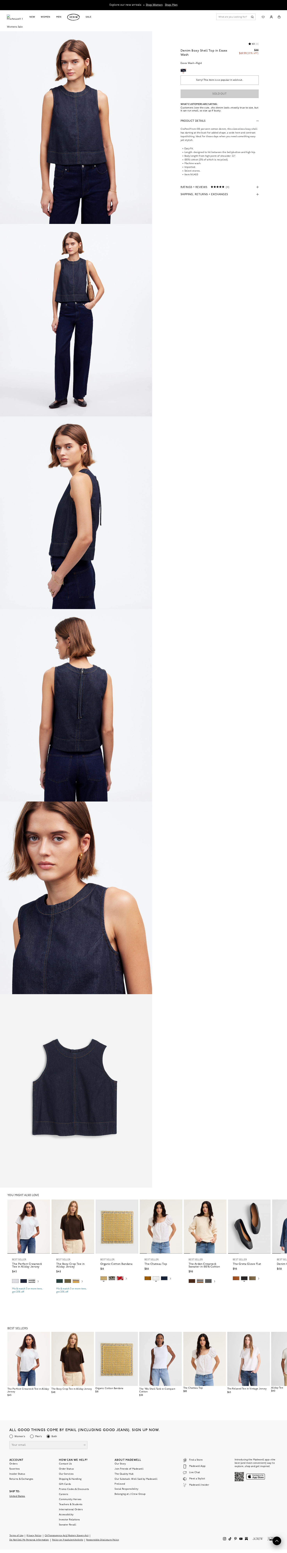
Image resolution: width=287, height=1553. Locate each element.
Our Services (66, 1474)
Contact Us (65, 1464)
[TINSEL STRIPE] (76, 1281)
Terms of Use (16, 1535)
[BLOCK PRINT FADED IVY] (112, 1278)
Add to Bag (117, 1287)
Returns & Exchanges (21, 1479)
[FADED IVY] (67, 1281)
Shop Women (154, 5)
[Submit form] (84, 1445)
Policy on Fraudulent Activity (67, 1540)
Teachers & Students (71, 1504)
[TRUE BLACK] (244, 1278)
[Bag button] (279, 16)
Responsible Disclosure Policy (102, 1540)
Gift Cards (65, 1484)
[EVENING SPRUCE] (59, 1281)
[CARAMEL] (236, 1278)
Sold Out (219, 94)
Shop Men (171, 5)
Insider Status (17, 1474)
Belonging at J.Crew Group (130, 1494)
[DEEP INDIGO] (23, 1281)
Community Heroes (70, 1499)
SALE (88, 17)
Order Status (66, 1469)
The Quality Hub (124, 1474)
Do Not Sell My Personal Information (29, 1540)
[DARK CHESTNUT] (192, 1281)
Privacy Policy (34, 1535)
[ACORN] (147, 1278)
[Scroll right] (38, 1282)
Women (45, 17)
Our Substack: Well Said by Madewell (136, 1479)
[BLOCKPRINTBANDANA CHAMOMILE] (103, 1278)
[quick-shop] (205, 1286)
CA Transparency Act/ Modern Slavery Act (67, 1535)
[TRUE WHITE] (156, 1278)
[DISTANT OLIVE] (252, 1278)
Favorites (14, 1469)
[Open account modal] (271, 16)
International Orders (71, 1509)
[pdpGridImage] (76, 127)
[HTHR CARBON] (208, 1281)
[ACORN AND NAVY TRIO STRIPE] (200, 1281)
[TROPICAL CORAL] (120, 1278)
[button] (45, 1204)
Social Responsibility (126, 1489)
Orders (13, 1464)
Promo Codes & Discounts (74, 1489)
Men (59, 17)
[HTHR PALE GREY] (15, 1281)
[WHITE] (32, 1281)
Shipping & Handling (70, 1479)
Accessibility (66, 1514)
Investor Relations (69, 1519)
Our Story (120, 1464)
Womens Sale (15, 27)
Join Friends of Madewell (129, 1469)
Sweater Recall (67, 1524)
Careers (63, 1494)
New (32, 17)
